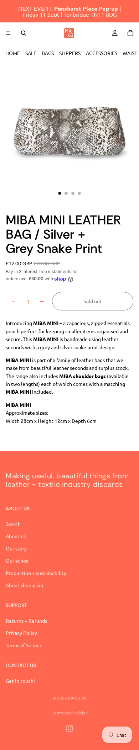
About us (16, 536)
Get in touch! (20, 680)
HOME (12, 53)
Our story (16, 548)
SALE (30, 53)
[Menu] (8, 33)
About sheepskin (24, 585)
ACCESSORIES (101, 53)
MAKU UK (77, 698)
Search (13, 524)
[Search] (23, 33)
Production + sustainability (36, 572)
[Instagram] (69, 728)
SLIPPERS (70, 53)
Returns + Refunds (26, 620)
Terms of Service (24, 645)
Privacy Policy (21, 632)
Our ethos (17, 560)
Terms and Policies (69, 713)
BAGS (48, 53)
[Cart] (130, 33)
